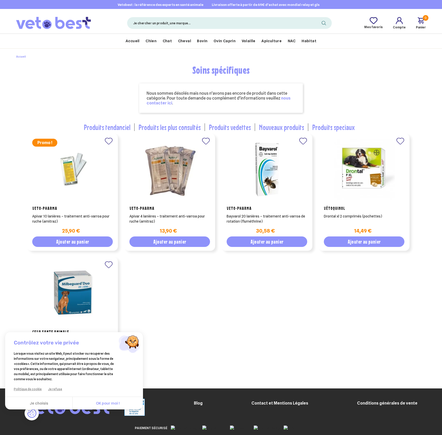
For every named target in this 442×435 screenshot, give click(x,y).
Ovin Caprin (225, 41)
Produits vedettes (230, 127)
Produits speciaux (333, 127)
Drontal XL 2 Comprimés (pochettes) (353, 216)
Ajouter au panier (72, 242)
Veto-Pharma (44, 208)
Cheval (184, 41)
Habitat (309, 41)
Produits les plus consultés (169, 127)
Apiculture (271, 41)
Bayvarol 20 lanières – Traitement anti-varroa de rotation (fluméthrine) (266, 218)
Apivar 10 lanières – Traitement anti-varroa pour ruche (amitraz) (70, 218)
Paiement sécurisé (151, 428)
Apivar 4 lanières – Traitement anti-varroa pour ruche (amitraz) (167, 218)
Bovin (202, 41)
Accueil (133, 41)
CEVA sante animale (50, 332)
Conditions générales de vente (387, 403)
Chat (167, 41)
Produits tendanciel (107, 127)
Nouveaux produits (281, 127)
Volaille (249, 41)
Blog (198, 403)
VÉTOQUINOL (334, 208)
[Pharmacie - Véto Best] (53, 23)
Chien (151, 41)
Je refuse (55, 389)
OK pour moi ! (108, 403)
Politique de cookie (28, 389)
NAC (292, 41)
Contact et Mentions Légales (279, 403)
